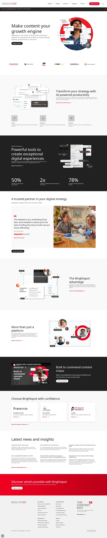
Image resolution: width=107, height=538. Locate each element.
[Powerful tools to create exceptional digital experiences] (76, 156)
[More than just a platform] (69, 333)
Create (13, 123)
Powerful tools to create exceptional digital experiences (27, 154)
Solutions (58, 3)
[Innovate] (82, 118)
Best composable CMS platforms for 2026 (22, 456)
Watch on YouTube (62, 381)
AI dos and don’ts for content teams (49, 445)
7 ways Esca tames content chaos (19, 445)
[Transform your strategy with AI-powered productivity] (30, 96)
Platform (50, 3)
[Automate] (53, 118)
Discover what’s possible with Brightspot (39, 482)
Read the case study (19, 237)
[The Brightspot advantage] (37, 284)
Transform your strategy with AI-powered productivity (76, 93)
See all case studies (18, 251)
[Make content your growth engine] (76, 34)
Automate (42, 123)
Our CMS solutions (60, 501)
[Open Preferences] (2, 535)
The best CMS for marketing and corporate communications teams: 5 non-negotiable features (53, 456)
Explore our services (16, 340)
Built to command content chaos (74, 369)
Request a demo (17, 43)
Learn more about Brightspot (76, 291)
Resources (65, 3)
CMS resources (41, 518)
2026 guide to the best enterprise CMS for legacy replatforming (81, 456)
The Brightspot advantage (79, 280)
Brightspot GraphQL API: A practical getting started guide (82, 445)
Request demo (94, 3)
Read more (15, 417)
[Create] (25, 118)
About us (58, 518)
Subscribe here (80, 514)
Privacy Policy (28, 530)
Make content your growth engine (30, 28)
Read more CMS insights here (18, 467)
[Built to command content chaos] (31, 374)
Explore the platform (16, 165)
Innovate (70, 123)
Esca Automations (9, 8)
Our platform (41, 501)
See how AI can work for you (63, 102)
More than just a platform (22, 329)
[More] (52, 3)
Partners (82, 3)
